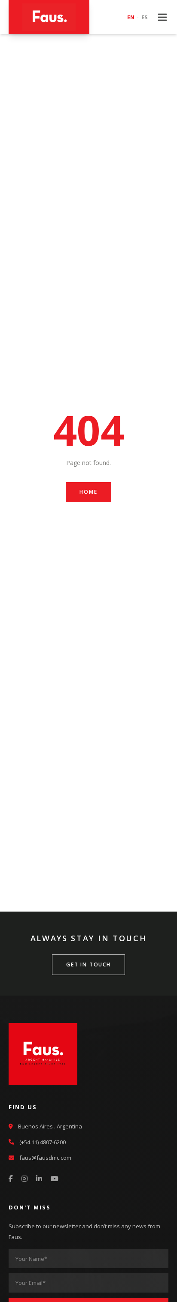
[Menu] (162, 17)
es (144, 17)
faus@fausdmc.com (45, 1157)
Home (88, 491)
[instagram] (24, 1179)
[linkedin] (39, 1179)
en (130, 17)
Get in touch (88, 964)
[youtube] (54, 1179)
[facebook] (11, 1179)
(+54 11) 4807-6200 (42, 1142)
